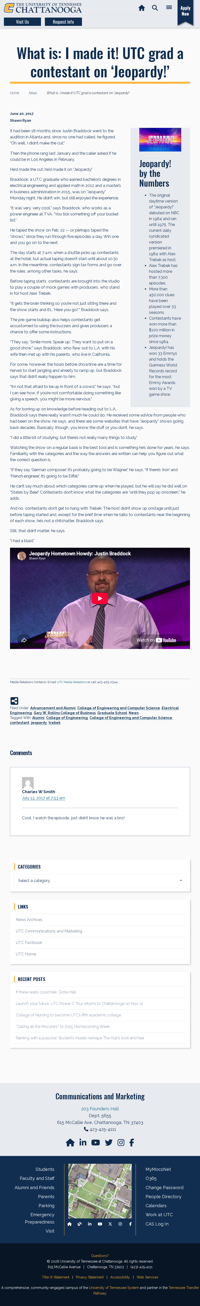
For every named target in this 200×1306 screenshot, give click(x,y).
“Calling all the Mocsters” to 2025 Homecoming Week (63, 1026)
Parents (46, 1196)
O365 (151, 1178)
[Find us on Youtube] (100, 1223)
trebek (54, 723)
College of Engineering (67, 718)
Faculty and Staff (37, 1178)
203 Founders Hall (100, 1108)
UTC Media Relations (72, 682)
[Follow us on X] (110, 1223)
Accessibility (120, 1277)
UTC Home (26, 954)
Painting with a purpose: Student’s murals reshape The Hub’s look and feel (80, 1038)
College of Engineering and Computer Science (118, 708)
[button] (155, 8)
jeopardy (39, 723)
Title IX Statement (55, 1277)
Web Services (147, 1277)
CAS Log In (157, 1223)
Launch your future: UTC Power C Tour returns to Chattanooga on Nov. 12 (79, 1003)
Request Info (63, 22)
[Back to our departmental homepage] (69, 1223)
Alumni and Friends (34, 1187)
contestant (19, 723)
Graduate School (112, 713)
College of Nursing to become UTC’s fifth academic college (68, 1015)
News (134, 713)
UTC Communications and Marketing (49, 931)
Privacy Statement (90, 1277)
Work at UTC (159, 1214)
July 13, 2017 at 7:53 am (43, 797)
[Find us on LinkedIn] (83, 1144)
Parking (46, 1205)
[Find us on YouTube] (96, 1144)
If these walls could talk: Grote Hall (46, 992)
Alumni (38, 718)
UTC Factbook (29, 942)
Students (45, 1169)
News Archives (29, 919)
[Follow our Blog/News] (80, 1223)
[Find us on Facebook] (130, 1223)
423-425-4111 (103, 1129)
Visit (50, 1231)
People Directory (163, 1196)
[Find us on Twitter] (109, 1144)
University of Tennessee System (114, 1288)
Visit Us (22, 22)
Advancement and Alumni (53, 708)
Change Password (164, 1187)
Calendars (156, 1205)
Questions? (100, 1256)
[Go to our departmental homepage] (71, 1144)
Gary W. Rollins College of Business (65, 713)
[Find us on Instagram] (121, 1144)
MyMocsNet (158, 1169)
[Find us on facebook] (131, 1144)
